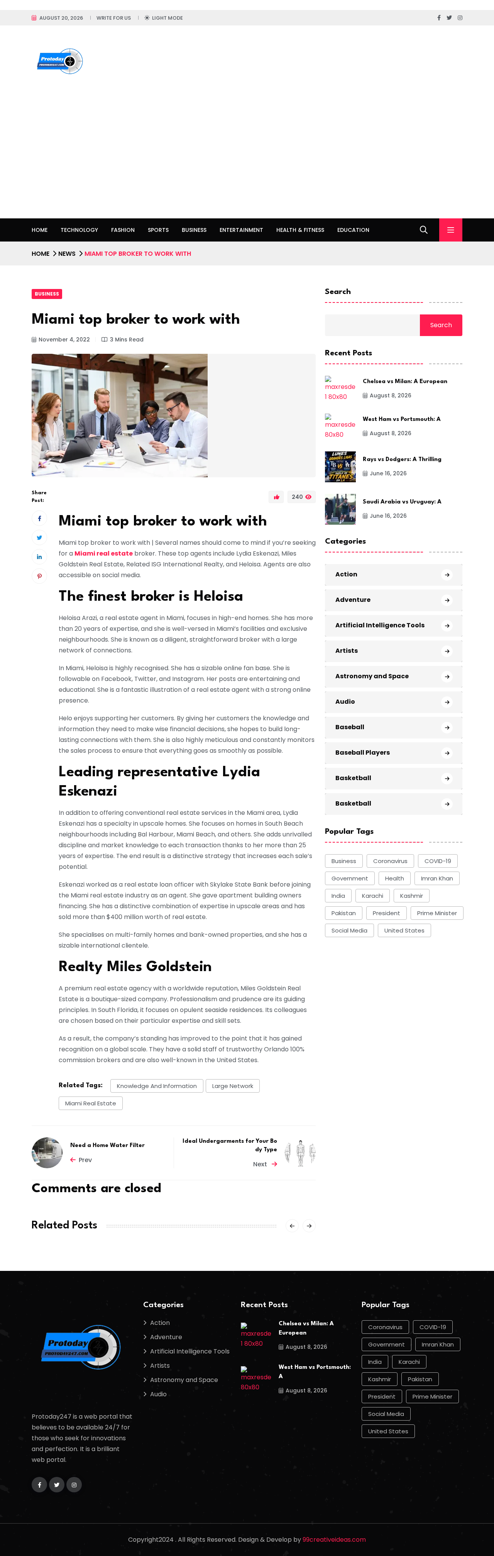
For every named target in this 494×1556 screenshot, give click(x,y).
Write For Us (113, 18)
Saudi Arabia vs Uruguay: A (402, 502)
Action (346, 574)
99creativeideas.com (334, 1539)
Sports (158, 230)
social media (349, 930)
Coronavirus (390, 861)
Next (261, 1164)
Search (338, 292)
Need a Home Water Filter (107, 1146)
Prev (85, 1160)
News (67, 253)
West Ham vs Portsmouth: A (402, 419)
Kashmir (411, 896)
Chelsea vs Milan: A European (405, 382)
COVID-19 (438, 861)
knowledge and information (157, 1086)
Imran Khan (437, 878)
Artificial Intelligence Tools (380, 625)
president (386, 913)
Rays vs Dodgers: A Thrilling (402, 460)
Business (194, 230)
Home (39, 230)
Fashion (123, 230)
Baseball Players (362, 752)
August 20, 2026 (61, 18)
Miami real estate (103, 553)
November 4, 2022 (64, 339)
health (394, 878)
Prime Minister (437, 913)
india (338, 896)
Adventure (352, 599)
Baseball (349, 727)
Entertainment (241, 230)
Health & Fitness (300, 230)
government (350, 878)
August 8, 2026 (390, 395)
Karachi (372, 896)
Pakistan (344, 913)
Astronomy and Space (372, 676)
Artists (346, 650)
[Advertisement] (247, 160)
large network (232, 1086)
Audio (345, 701)
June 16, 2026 (388, 473)
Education (353, 230)
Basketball (353, 778)
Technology (79, 230)
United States (404, 930)
